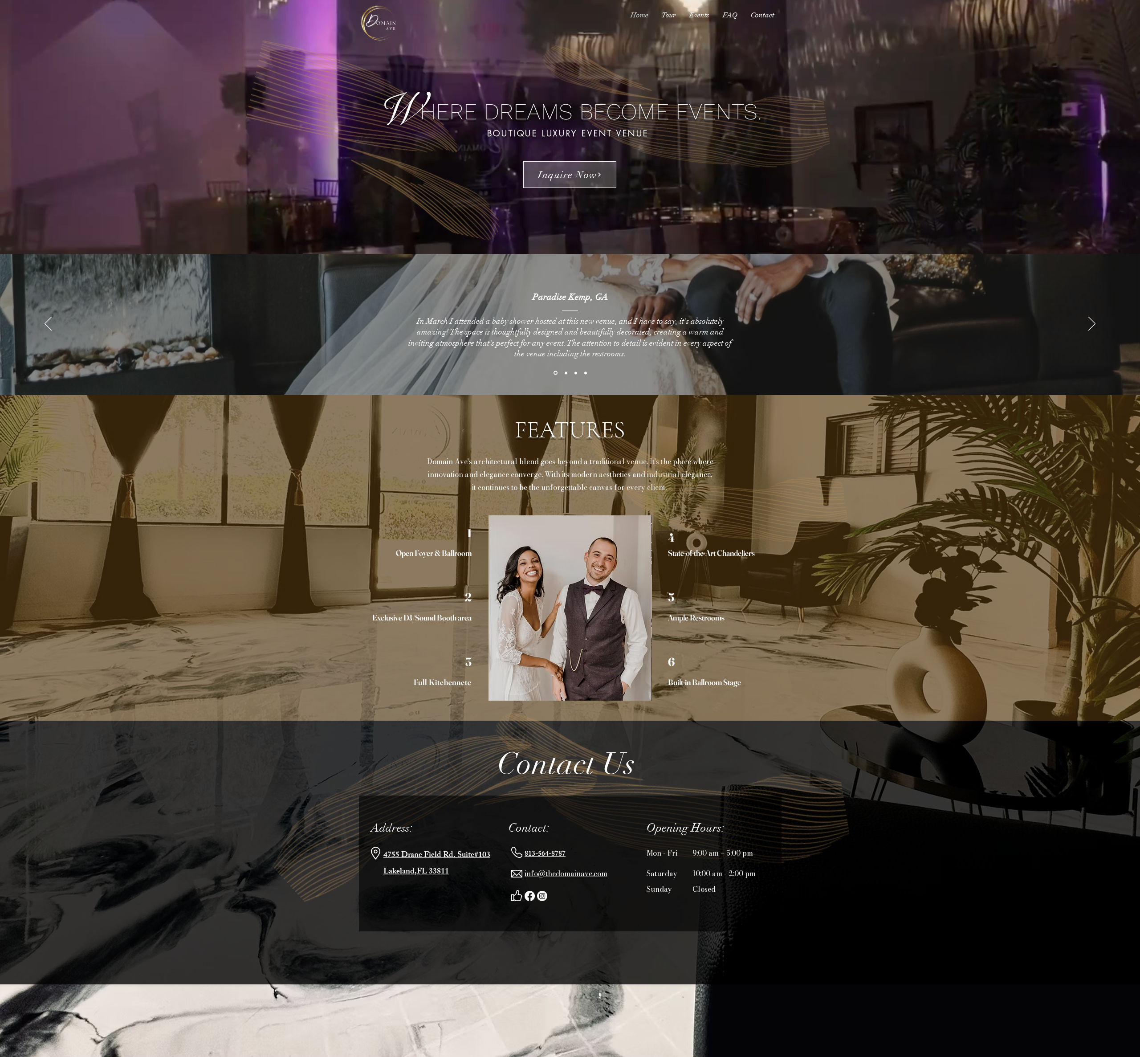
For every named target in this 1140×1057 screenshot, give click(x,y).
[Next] (1091, 324)
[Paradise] (556, 373)
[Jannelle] (585, 372)
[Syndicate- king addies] (566, 372)
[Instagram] (542, 896)
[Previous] (48, 324)
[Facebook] (530, 896)
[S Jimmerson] (575, 372)
